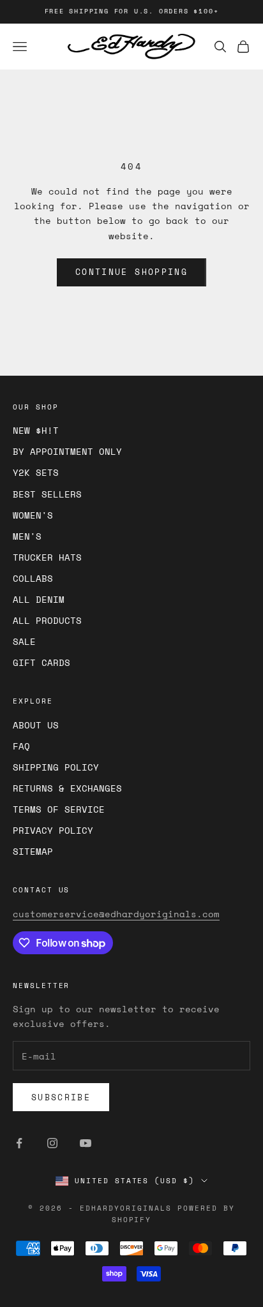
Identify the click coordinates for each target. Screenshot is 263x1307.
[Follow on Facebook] (19, 1143)
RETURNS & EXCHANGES (67, 788)
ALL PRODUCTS (47, 620)
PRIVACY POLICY (53, 830)
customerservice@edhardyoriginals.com (116, 913)
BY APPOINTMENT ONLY (67, 451)
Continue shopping (131, 271)
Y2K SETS (36, 472)
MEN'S (27, 536)
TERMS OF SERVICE (59, 809)
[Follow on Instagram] (52, 1143)
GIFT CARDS (41, 662)
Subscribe (61, 1097)
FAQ (21, 746)
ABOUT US (36, 725)
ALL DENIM (38, 599)
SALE (24, 641)
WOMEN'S (33, 515)
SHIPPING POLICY (56, 767)
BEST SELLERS (47, 494)
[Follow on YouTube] (85, 1143)
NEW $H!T (36, 430)
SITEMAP (33, 851)
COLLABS (33, 578)
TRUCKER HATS (47, 557)
